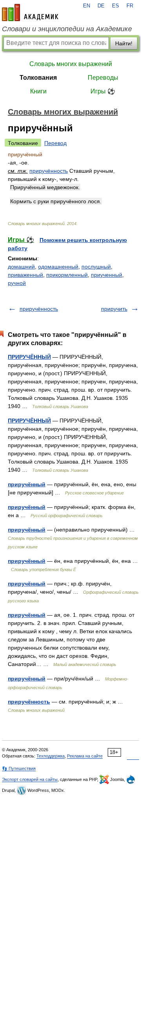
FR (130, 6)
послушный (96, 266)
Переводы (103, 77)
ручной (17, 283)
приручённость (48, 171)
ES (115, 6)
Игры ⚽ (102, 91)
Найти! (123, 43)
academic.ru (30, 12)
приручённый (26, 484)
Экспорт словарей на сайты (30, 779)
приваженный (25, 275)
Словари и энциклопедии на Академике (67, 29)
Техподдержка (50, 756)
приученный (106, 275)
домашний (21, 266)
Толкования (38, 77)
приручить (114, 309)
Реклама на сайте (85, 756)
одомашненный (58, 266)
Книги (38, 91)
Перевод (55, 143)
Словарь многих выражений (70, 64)
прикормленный (67, 275)
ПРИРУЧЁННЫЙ (29, 357)
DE (101, 6)
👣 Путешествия (19, 768)
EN (86, 6)
